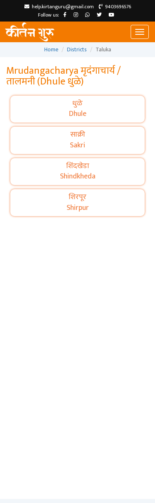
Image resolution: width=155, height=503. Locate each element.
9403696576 (117, 6)
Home (51, 49)
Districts (77, 49)
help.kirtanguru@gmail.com (61, 6)
